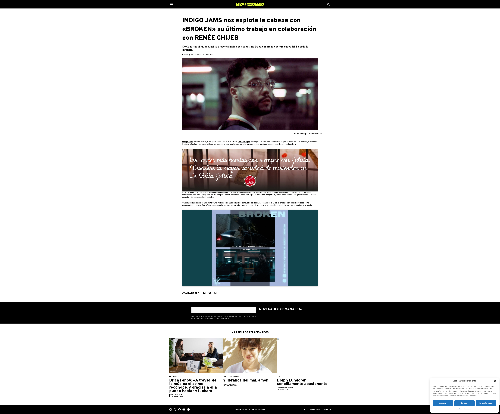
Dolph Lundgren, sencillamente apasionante (302, 382)
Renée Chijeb (244, 142)
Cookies (459, 409)
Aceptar (443, 403)
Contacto (326, 410)
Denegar (464, 403)
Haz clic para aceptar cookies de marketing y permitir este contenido (250, 248)
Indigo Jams (187, 142)
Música (185, 55)
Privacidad (467, 409)
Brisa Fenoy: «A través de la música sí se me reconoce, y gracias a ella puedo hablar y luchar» (193, 386)
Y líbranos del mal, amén (245, 380)
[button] (494, 381)
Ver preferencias (486, 403)
